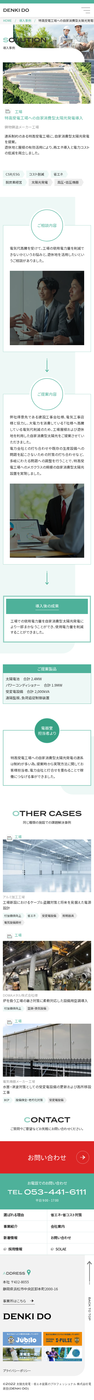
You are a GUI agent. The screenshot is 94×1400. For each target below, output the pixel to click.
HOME (7, 20)
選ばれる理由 (13, 1214)
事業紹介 (10, 1226)
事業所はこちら (14, 1300)
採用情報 (15, 1249)
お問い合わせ (47, 1157)
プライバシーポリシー (17, 1370)
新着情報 (10, 1237)
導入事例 (25, 20)
